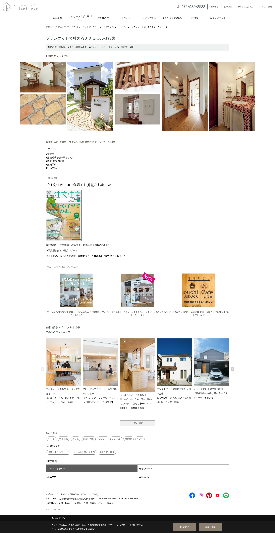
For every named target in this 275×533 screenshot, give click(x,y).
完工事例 (51, 477)
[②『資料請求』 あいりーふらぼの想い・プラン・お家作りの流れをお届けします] (137, 290)
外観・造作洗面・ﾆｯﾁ (58, 452)
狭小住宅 (63, 439)
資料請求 (228, 7)
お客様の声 (103, 18)
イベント (126, 18)
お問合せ (214, 7)
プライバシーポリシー (118, 525)
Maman (128, 439)
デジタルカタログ (246, 7)
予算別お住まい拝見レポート (63, 250)
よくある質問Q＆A (172, 18)
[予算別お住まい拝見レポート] (64, 215)
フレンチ (103, 439)
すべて (51, 439)
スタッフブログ (218, 18)
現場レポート (146, 469)
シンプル (116, 439)
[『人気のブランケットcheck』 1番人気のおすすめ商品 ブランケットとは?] (76, 290)
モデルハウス (149, 18)
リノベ (140, 439)
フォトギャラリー (56, 469)
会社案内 (194, 18)
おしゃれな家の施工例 (84, 452)
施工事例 (57, 18)
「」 (70, 245)
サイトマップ (54, 510)
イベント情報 (266, 7)
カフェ (75, 439)
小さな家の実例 (106, 452)
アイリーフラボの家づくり (80, 18)
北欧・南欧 (88, 439)
